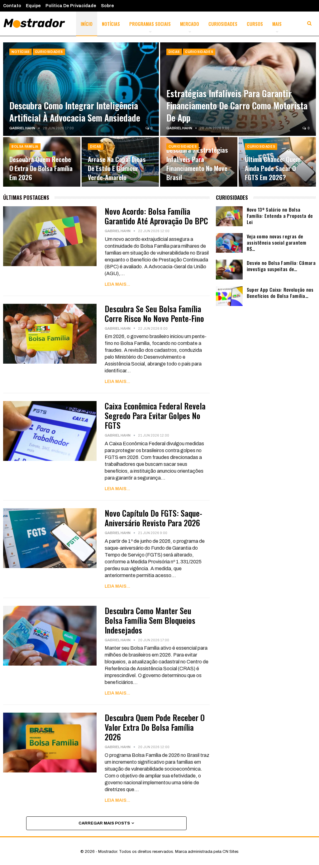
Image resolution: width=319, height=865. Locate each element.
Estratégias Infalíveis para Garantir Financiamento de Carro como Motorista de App (236, 105)
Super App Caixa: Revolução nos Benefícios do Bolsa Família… (280, 292)
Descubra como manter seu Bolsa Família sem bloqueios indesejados (150, 620)
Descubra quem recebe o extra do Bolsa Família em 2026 (41, 168)
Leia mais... (117, 284)
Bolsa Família (25, 146)
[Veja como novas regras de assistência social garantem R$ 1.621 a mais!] (229, 243)
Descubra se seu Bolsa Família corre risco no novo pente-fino (154, 313)
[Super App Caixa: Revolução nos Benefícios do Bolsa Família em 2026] (229, 296)
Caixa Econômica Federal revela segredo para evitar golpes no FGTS (155, 415)
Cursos (255, 23)
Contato (12, 5)
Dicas (174, 52)
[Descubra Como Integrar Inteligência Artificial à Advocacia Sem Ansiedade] (81, 89)
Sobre (107, 5)
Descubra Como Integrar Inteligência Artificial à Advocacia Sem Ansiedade (74, 111)
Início (87, 23)
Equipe (33, 5)
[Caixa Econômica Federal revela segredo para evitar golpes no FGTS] (50, 431)
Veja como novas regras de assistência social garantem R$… (277, 242)
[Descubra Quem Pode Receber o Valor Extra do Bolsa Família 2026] (50, 742)
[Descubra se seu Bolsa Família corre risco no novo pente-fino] (50, 334)
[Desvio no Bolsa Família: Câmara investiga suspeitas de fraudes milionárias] (229, 270)
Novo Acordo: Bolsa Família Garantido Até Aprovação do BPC (156, 216)
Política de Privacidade (70, 5)
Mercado (189, 23)
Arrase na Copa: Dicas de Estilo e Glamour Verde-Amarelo (117, 168)
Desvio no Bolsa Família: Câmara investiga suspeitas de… (281, 265)
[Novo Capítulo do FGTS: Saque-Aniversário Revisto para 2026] (50, 538)
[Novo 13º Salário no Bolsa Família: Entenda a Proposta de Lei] (229, 216)
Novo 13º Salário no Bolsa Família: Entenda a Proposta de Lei (280, 215)
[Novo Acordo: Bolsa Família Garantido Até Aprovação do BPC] (50, 236)
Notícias (111, 23)
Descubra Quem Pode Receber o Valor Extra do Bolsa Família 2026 (155, 727)
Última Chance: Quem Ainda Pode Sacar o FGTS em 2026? (273, 168)
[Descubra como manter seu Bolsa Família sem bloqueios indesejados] (50, 636)
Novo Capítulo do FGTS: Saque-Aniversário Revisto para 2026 (153, 518)
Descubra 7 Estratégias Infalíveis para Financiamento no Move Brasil (197, 163)
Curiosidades (222, 23)
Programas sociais (150, 23)
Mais (277, 23)
